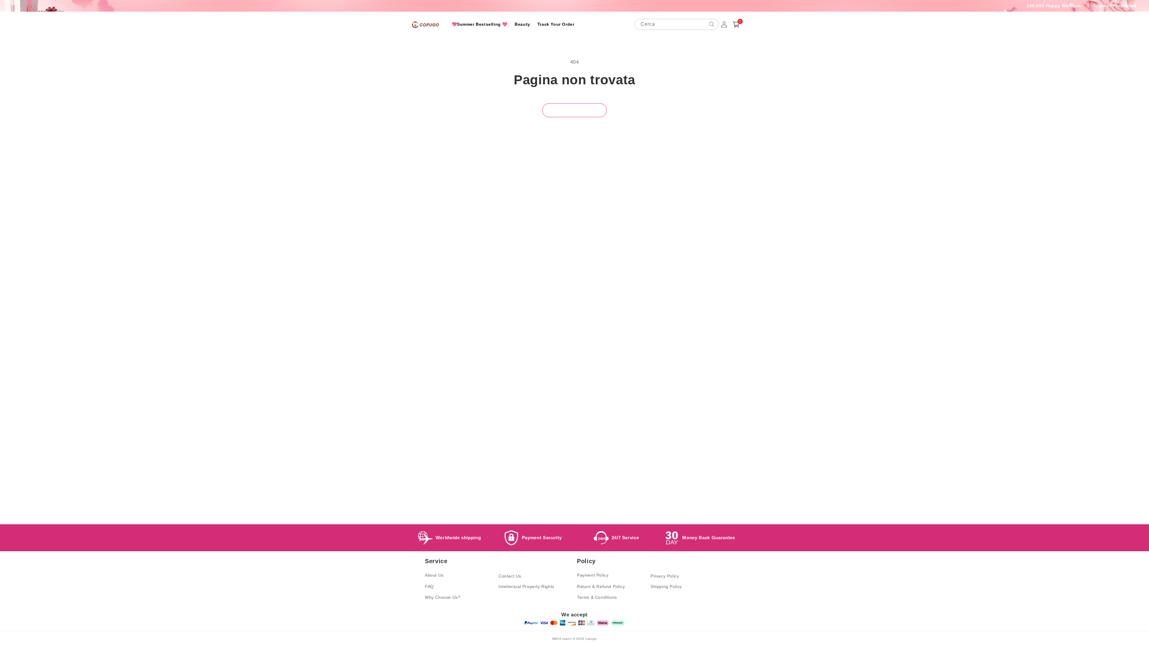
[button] (736, 24)
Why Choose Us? (442, 597)
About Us (434, 575)
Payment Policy (592, 575)
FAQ (429, 586)
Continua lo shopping (574, 109)
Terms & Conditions (597, 597)
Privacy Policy (665, 576)
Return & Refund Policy (601, 586)
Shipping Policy (666, 586)
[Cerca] (711, 24)
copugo (591, 638)
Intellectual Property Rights (526, 586)
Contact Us (509, 576)
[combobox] (676, 24)
